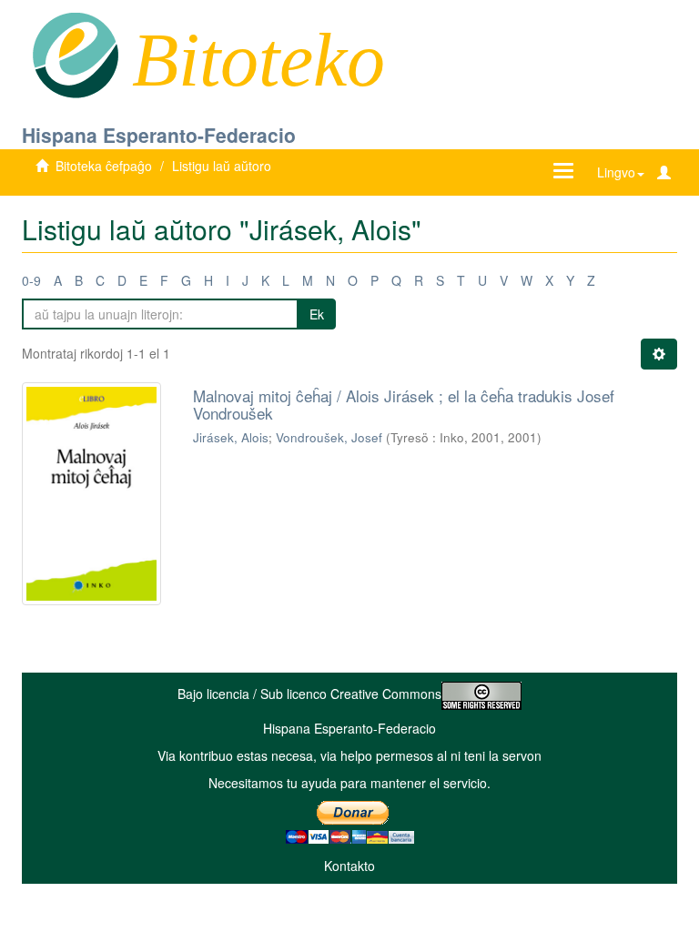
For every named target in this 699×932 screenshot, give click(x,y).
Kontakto (349, 865)
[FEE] (75, 54)
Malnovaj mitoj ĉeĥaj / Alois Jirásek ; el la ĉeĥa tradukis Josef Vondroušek (403, 404)
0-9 (31, 280)
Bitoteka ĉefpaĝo (104, 166)
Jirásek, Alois (230, 437)
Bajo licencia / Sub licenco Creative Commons (309, 693)
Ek (316, 314)
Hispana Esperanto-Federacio (159, 134)
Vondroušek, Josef (329, 437)
